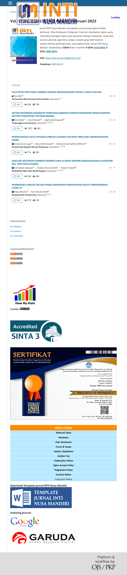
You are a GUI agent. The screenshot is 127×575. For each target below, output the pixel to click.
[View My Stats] (24, 305)
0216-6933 (99, 47)
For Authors (15, 231)
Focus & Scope (63, 446)
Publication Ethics (63, 460)
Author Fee (64, 456)
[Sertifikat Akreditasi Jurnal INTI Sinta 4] (63, 420)
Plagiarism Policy (63, 469)
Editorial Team (63, 432)
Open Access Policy (63, 465)
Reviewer (63, 437)
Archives (23, 11)
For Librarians (16, 235)
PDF (18, 104)
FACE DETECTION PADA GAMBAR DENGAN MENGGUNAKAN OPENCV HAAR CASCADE (56, 92)
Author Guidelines (63, 451)
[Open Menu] (10, 3)
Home (13, 11)
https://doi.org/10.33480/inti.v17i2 (63, 58)
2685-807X (51, 51)
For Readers (15, 226)
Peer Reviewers (63, 442)
